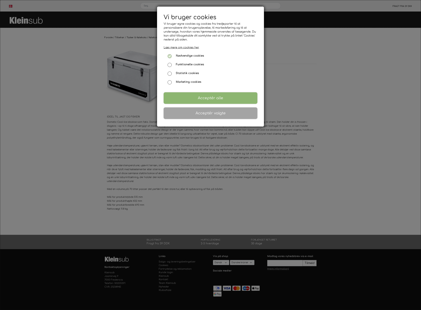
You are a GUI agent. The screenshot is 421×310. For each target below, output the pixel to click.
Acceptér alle (210, 98)
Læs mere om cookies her (181, 47)
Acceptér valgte (211, 113)
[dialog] (210, 155)
